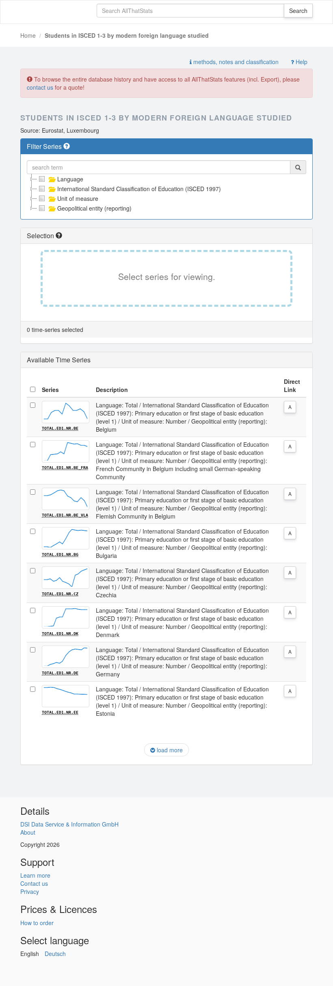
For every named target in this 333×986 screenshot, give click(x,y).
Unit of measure (77, 198)
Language (70, 179)
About (27, 832)
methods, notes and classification (235, 62)
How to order (37, 923)
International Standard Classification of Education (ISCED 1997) (139, 189)
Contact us (34, 883)
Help (300, 62)
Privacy (29, 891)
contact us (40, 87)
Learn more (35, 875)
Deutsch (55, 953)
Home (28, 35)
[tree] (166, 193)
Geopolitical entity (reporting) (94, 208)
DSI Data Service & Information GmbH (69, 824)
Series (50, 389)
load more (169, 750)
